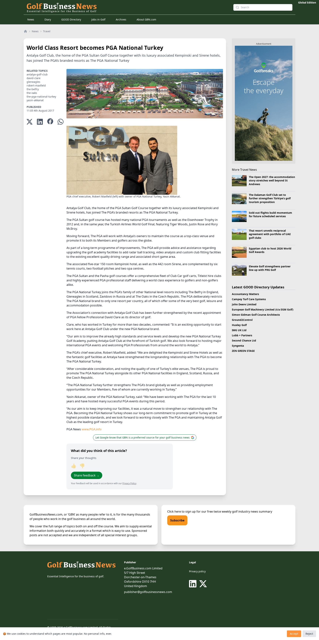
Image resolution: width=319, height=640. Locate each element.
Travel (46, 31)
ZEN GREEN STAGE (243, 351)
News (30, 19)
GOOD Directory (71, 19)
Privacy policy (197, 571)
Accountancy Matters (245, 294)
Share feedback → (86, 475)
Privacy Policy (129, 483)
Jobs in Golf (98, 19)
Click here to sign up (181, 511)
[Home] (25, 31)
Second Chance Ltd (244, 340)
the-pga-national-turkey (41, 96)
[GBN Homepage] (123, 7)
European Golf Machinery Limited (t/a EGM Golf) (262, 309)
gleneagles (33, 82)
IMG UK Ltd (239, 330)
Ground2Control (242, 320)
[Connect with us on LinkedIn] (193, 584)
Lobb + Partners (242, 335)
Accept (294, 633)
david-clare (33, 78)
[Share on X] (29, 121)
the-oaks (32, 93)
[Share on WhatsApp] (61, 121)
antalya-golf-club (37, 74)
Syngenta (238, 345)
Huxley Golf (239, 325)
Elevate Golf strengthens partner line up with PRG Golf (270, 268)
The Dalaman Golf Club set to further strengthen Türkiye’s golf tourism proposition (270, 198)
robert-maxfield (36, 85)
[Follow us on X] (203, 584)
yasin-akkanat (35, 100)
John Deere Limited (244, 304)
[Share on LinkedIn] (40, 121)
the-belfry (33, 89)
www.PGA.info (92, 429)
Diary (47, 19)
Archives (121, 19)
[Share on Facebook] (50, 121)
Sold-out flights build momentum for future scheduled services (270, 214)
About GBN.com (146, 19)
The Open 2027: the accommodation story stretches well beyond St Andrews (272, 180)
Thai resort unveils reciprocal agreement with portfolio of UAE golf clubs (270, 234)
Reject (309, 633)
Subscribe (177, 520)
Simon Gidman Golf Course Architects (256, 314)
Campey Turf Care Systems (249, 299)
